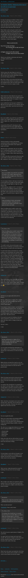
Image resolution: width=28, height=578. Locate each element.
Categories (7, 568)
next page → (4, 560)
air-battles (4, 11)
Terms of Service (4, 571)
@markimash (4, 507)
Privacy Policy (13, 571)
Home (2, 568)
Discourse (8, 574)
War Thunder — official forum (7, 1)
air (1, 11)
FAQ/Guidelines (14, 568)
